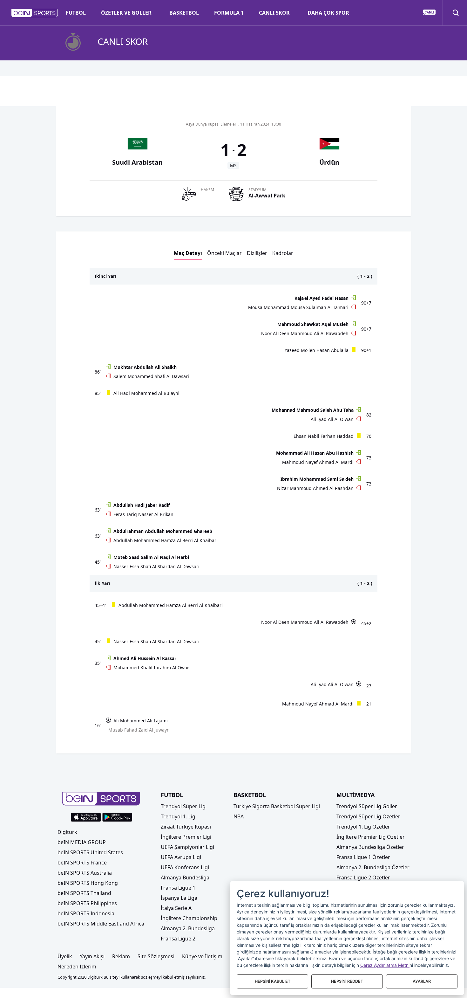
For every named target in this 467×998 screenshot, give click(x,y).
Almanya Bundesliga (185, 877)
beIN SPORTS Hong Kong (88, 882)
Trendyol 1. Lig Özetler (363, 826)
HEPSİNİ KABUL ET (272, 981)
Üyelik (65, 956)
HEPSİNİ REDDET (347, 981)
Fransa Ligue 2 (178, 938)
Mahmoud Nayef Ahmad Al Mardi (318, 462)
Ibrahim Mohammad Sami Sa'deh (317, 479)
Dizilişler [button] (257, 253)
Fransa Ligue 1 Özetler (363, 857)
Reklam (121, 956)
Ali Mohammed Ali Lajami (140, 721)
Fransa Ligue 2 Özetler (363, 877)
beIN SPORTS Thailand (84, 893)
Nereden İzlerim (77, 966)
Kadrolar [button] (282, 253)
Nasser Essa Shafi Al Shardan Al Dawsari (156, 566)
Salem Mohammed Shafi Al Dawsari (151, 376)
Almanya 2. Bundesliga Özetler (372, 867)
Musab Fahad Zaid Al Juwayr (138, 730)
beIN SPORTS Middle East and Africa (101, 923)
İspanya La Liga (179, 897)
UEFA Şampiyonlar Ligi (187, 846)
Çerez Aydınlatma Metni (384, 965)
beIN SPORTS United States (90, 852)
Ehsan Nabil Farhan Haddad (324, 436)
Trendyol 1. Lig (178, 816)
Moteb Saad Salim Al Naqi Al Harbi (151, 557)
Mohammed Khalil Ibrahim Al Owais (152, 667)
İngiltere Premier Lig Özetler (370, 836)
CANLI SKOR (274, 12)
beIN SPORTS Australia (85, 872)
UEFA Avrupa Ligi (181, 857)
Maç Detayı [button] (188, 253)
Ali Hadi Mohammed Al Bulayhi (146, 393)
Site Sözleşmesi (156, 956)
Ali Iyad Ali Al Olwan (332, 419)
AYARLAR (422, 981)
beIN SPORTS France (82, 862)
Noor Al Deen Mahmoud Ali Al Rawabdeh (305, 333)
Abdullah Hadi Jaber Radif (141, 505)
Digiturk (67, 832)
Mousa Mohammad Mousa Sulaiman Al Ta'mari (298, 307)
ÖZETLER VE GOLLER (126, 12)
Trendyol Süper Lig (183, 806)
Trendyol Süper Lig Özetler (368, 816)
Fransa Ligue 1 (178, 887)
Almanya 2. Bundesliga (188, 928)
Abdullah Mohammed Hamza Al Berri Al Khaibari (165, 540)
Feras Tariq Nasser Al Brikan (143, 514)
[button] (34, 13)
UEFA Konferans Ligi (185, 867)
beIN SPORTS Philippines (87, 903)
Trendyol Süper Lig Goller (366, 806)
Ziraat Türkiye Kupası (186, 826)
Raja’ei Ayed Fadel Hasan (321, 298)
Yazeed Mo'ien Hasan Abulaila (317, 350)
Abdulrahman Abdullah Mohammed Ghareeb (162, 531)
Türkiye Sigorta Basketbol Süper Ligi (277, 806)
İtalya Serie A (176, 908)
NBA (239, 816)
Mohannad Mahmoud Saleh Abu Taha (313, 410)
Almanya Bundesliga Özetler (370, 846)
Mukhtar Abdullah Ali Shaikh (145, 367)
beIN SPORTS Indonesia (86, 913)
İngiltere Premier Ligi (186, 836)
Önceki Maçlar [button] (224, 253)
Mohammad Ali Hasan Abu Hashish (315, 453)
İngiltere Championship (189, 918)
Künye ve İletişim (202, 956)
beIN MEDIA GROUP (82, 842)
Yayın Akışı (92, 956)
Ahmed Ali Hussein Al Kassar (144, 658)
